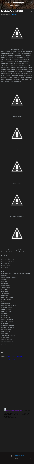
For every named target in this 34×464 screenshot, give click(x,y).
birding (8, 356)
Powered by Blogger (18, 455)
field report (20, 356)
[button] (32, 11)
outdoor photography (14, 3)
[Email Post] (2, 353)
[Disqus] (17, 385)
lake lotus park (6, 360)
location (14, 360)
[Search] (32, 3)
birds (13, 356)
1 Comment (14, 14)
